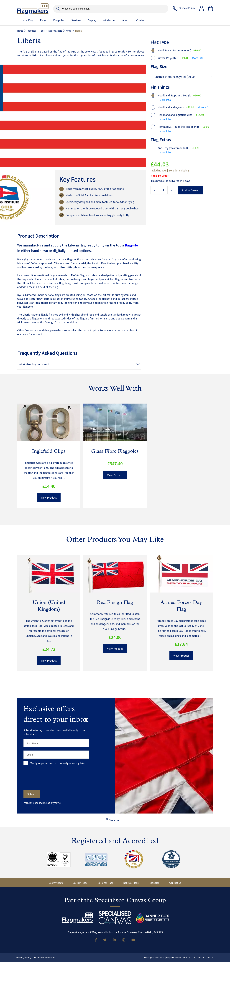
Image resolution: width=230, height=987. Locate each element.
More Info (198, 58)
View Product (49, 497)
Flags (43, 20)
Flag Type (160, 42)
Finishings (160, 87)
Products (31, 30)
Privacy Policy (23, 957)
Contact (141, 20)
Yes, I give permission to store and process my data (57, 763)
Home (20, 30)
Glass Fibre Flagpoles (115, 451)
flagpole (131, 245)
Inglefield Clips (48, 451)
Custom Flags (80, 882)
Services (76, 20)
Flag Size (159, 66)
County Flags (56, 882)
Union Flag (27, 20)
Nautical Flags (131, 882)
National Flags (55, 30)
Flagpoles (58, 20)
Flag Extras (161, 139)
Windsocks (109, 20)
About (125, 20)
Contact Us (175, 882)
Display (92, 20)
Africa (68, 30)
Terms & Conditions (44, 957)
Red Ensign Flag (115, 602)
